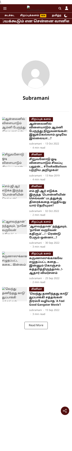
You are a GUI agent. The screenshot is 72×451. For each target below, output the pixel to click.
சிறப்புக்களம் (29, 15)
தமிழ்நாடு (59, 15)
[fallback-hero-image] (15, 133)
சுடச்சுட (10, 15)
